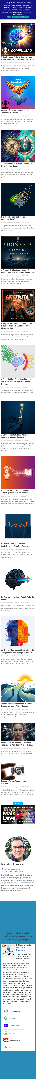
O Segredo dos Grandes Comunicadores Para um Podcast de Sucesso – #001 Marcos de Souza (16, 325)
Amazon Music (14, 1026)
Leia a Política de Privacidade (20, 17)
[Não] (34, 10)
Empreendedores (28, 880)
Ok (9, 17)
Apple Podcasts (15, 1011)
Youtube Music (15, 1040)
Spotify (12, 1018)
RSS (11, 1047)
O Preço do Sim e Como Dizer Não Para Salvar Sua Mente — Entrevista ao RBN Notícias (16, 381)
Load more (18, 803)
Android (12, 1033)
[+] (18, 39)
